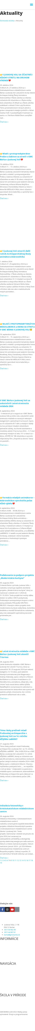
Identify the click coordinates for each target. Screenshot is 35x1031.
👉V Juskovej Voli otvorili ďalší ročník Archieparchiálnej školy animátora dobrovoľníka (15, 254)
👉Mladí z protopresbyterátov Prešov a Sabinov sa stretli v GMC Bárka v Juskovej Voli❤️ (16, 156)
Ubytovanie (17, 1002)
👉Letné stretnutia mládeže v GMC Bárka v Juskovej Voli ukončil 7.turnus (17, 654)
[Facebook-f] (2, 909)
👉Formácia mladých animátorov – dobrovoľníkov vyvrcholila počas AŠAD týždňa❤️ (17, 500)
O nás (17, 970)
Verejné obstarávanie (17, 952)
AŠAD (17, 980)
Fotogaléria (17, 1009)
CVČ (17, 984)
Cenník (17, 1005)
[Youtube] (12, 909)
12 (18, 860)
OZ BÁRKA (17, 991)
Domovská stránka (7, 21)
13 (20, 860)
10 (13, 860)
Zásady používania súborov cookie (17, 959)
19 (1, 863)
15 (25, 860)
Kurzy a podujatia (17, 977)
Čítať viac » (4, 122)
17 (30, 860)
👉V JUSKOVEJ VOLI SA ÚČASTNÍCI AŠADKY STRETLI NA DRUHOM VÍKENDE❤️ (16, 77)
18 (32, 860)
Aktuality (17, 974)
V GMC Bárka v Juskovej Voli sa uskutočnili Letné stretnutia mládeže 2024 (15, 403)
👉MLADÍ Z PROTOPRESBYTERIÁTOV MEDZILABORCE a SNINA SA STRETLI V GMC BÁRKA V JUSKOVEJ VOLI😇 (17, 326)
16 (27, 860)
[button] (31, 4)
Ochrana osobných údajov (17, 956)
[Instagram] (7, 909)
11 (16, 860)
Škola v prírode (17, 987)
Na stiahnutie (17, 949)
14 (23, 860)
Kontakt (18, 946)
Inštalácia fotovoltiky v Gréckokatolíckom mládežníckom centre (17, 808)
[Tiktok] (17, 909)
